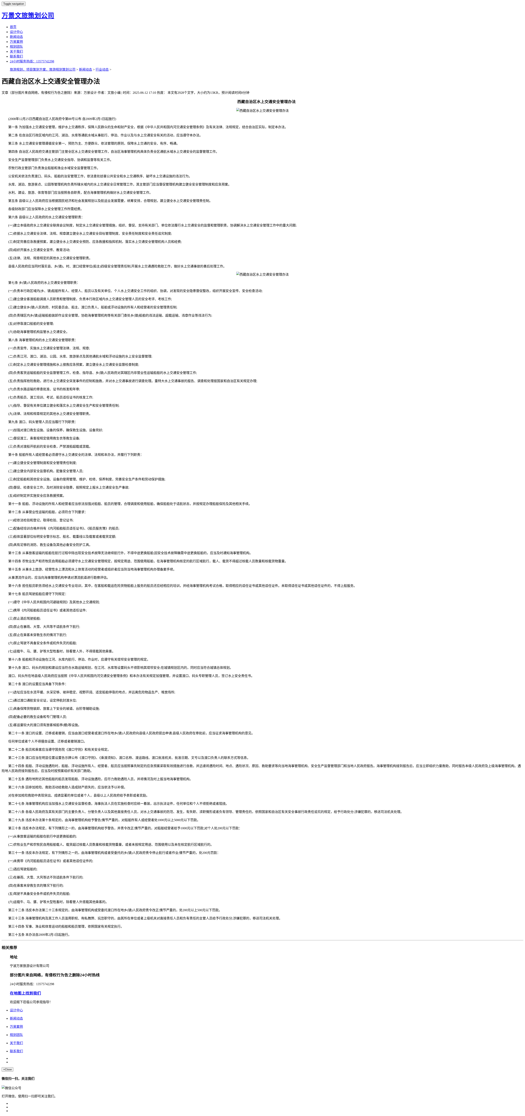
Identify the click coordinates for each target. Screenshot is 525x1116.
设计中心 (16, 32)
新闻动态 (16, 36)
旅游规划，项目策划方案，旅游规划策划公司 (42, 69)
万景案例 (16, 41)
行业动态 (102, 69)
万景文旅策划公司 (28, 15)
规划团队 (16, 46)
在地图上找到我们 (25, 993)
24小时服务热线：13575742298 (32, 61)
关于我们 (16, 51)
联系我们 (16, 56)
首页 (13, 27)
